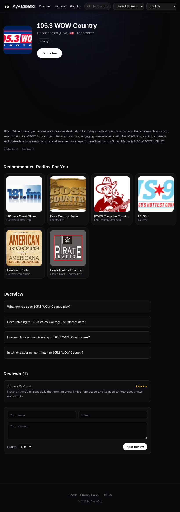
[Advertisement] (90, 91)
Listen (52, 53)
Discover (45, 6)
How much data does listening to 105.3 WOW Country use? (48, 337)
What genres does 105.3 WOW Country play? (39, 306)
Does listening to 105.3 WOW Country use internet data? (46, 322)
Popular (75, 6)
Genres (60, 6)
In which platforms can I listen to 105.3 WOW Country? (45, 352)
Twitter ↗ (28, 149)
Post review (135, 446)
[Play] (36, 182)
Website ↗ (11, 149)
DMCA (107, 495)
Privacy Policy (89, 495)
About (72, 495)
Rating (11, 446)
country (44, 41)
